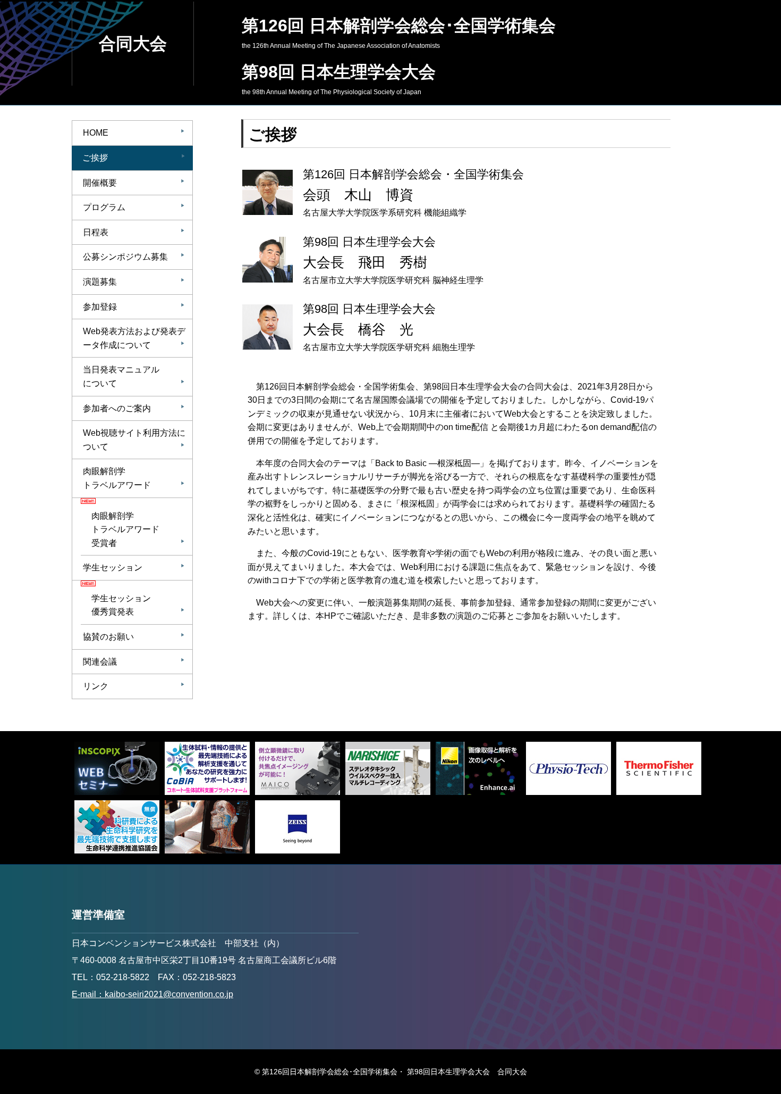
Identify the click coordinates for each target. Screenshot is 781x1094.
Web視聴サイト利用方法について (134, 439)
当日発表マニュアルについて (134, 376)
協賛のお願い (134, 636)
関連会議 (134, 661)
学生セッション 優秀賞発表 (138, 605)
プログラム (134, 207)
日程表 (134, 232)
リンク (134, 686)
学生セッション (134, 567)
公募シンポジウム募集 (134, 256)
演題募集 (134, 281)
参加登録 (134, 306)
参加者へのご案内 (134, 408)
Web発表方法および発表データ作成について (134, 338)
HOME (134, 132)
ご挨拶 (133, 157)
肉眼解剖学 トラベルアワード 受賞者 (138, 529)
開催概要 (134, 182)
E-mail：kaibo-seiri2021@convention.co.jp (152, 994)
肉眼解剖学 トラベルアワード (134, 478)
